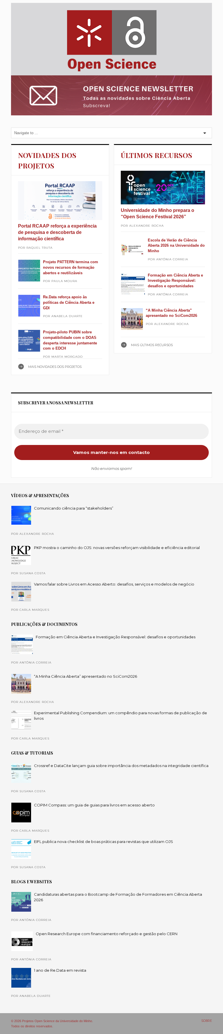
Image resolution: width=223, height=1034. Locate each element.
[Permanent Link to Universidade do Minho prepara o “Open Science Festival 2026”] (163, 187)
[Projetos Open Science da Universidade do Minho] (111, 71)
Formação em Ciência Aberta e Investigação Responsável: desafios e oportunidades (175, 280)
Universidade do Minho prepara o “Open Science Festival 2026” (157, 213)
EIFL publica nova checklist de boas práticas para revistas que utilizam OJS (103, 841)
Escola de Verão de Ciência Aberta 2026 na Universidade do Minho (176, 245)
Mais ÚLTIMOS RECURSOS (152, 345)
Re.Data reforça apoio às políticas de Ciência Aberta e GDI (68, 302)
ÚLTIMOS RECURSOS (156, 155)
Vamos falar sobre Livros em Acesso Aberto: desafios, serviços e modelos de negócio (114, 584)
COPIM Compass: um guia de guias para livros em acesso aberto (94, 805)
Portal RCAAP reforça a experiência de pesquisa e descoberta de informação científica (57, 232)
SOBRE (206, 1021)
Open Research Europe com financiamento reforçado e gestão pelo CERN (106, 933)
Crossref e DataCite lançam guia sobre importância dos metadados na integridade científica (121, 765)
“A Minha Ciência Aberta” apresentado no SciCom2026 (85, 676)
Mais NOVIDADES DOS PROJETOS (55, 367)
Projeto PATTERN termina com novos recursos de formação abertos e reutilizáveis (70, 267)
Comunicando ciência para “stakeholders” (73, 508)
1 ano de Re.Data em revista (60, 970)
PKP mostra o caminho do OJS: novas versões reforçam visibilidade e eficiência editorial (117, 547)
